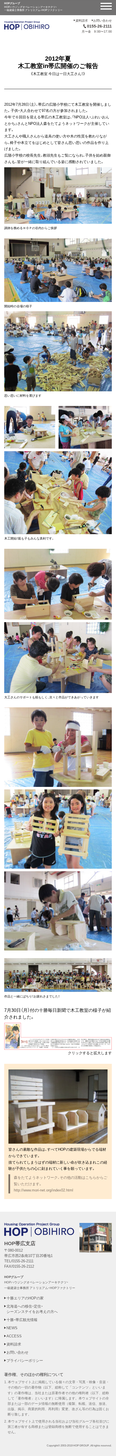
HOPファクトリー (62, 1287)
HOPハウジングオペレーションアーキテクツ (35, 1282)
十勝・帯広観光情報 (21, 1319)
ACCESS (14, 1335)
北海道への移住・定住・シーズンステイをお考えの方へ (32, 1308)
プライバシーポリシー (24, 1360)
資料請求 (81, 20)
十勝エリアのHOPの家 (25, 1298)
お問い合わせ (102, 20)
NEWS (11, 1327)
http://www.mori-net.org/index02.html (43, 1190)
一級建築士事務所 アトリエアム (26, 1287)
